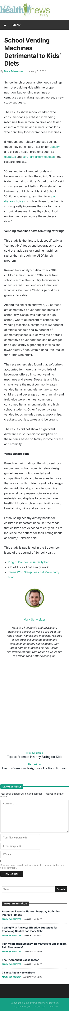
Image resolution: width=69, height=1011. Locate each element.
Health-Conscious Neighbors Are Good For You (34, 766)
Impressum (40, 1006)
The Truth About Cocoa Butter (20, 959)
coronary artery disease (38, 156)
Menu (16, 24)
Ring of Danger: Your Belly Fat (28, 562)
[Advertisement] (34, 701)
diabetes (10, 156)
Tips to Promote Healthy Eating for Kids (34, 755)
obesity (55, 146)
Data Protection (22, 1006)
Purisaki (53, 1006)
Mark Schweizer (13, 71)
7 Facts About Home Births (18, 972)
